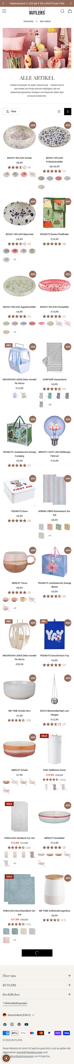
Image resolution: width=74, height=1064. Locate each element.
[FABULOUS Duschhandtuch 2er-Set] (19, 889)
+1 (14, 259)
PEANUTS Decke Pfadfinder (54, 234)
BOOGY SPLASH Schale (19, 158)
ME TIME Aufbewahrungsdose (54, 910)
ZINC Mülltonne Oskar (54, 770)
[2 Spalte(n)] (67, 111)
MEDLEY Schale (19, 770)
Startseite (28, 21)
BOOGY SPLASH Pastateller (54, 307)
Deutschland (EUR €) (19, 1015)
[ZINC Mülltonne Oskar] (54, 748)
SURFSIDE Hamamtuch (54, 379)
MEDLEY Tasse (19, 583)
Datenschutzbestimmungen (18, 1056)
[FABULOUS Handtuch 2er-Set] (19, 816)
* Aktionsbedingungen (15, 1003)
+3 (49, 404)
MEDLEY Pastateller (54, 838)
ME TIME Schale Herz (19, 710)
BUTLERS (16, 1040)
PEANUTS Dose (19, 511)
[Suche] (62, 11)
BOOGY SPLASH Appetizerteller (19, 307)
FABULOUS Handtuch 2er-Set (19, 838)
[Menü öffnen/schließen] (4, 11)
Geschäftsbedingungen (30, 1052)
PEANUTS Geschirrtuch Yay (54, 655)
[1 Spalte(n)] (59, 111)
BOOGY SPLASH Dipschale (19, 234)
